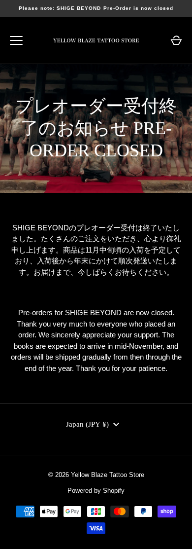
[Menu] (16, 40)
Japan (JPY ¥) (87, 424)
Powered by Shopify (96, 490)
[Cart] (176, 40)
